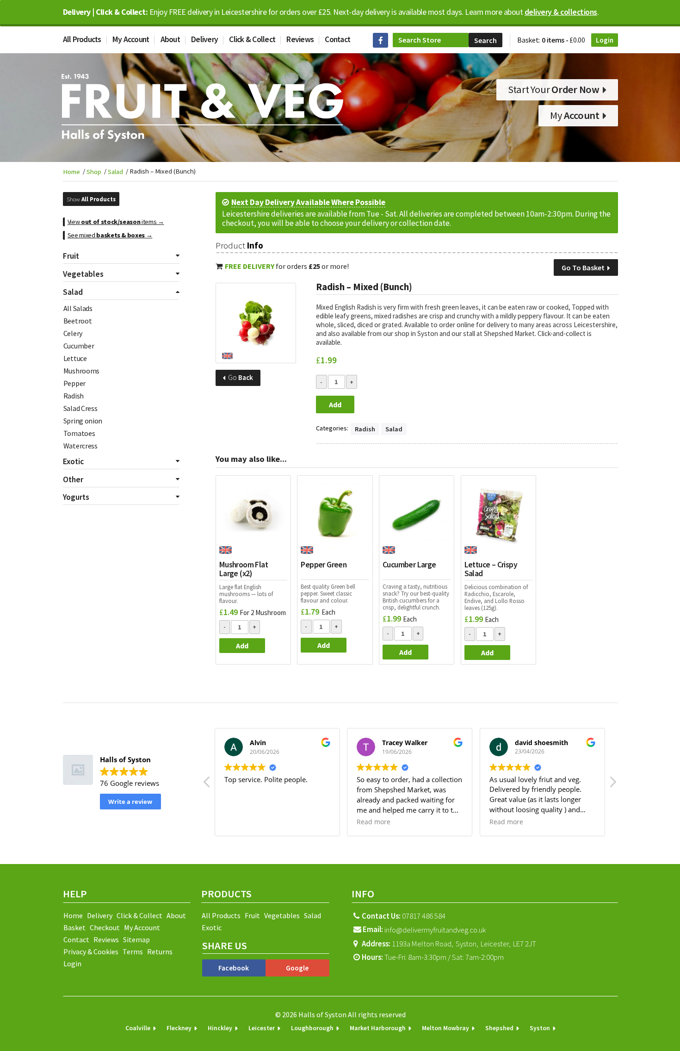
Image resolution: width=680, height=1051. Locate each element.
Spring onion (82, 420)
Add (335, 404)
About (170, 39)
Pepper (74, 383)
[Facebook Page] (380, 40)
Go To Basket (584, 267)
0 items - (563, 39)
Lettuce (75, 358)
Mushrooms (81, 370)
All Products (82, 39)
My (575, 115)
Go (240, 377)
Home (71, 172)
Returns (160, 951)
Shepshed (499, 1028)
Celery (72, 333)
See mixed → (110, 235)
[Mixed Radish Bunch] (256, 323)
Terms (133, 951)
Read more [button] (373, 822)
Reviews (300, 39)
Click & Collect (252, 39)
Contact (337, 39)
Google (297, 968)
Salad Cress (80, 408)
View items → (116, 222)
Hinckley (220, 1028)
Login (604, 40)
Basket (74, 927)
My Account (130, 39)
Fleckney (179, 1028)
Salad (115, 172)
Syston (540, 1028)
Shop (94, 172)
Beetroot (77, 320)
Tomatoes (79, 433)
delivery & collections (561, 12)
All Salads (78, 308)
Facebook (233, 968)
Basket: (528, 39)
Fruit (252, 915)
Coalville (137, 1028)
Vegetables (282, 915)
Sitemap (136, 939)
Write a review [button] (130, 801)
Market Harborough (378, 1028)
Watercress (80, 445)
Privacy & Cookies (90, 951)
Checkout (105, 927)
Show (91, 199)
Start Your (554, 89)
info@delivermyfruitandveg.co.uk (435, 930)
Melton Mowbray (445, 1028)
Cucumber (78, 345)
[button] (612, 784)
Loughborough (312, 1028)
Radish (73, 395)
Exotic (212, 927)
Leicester (261, 1028)
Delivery (204, 39)
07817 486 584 (402, 916)
